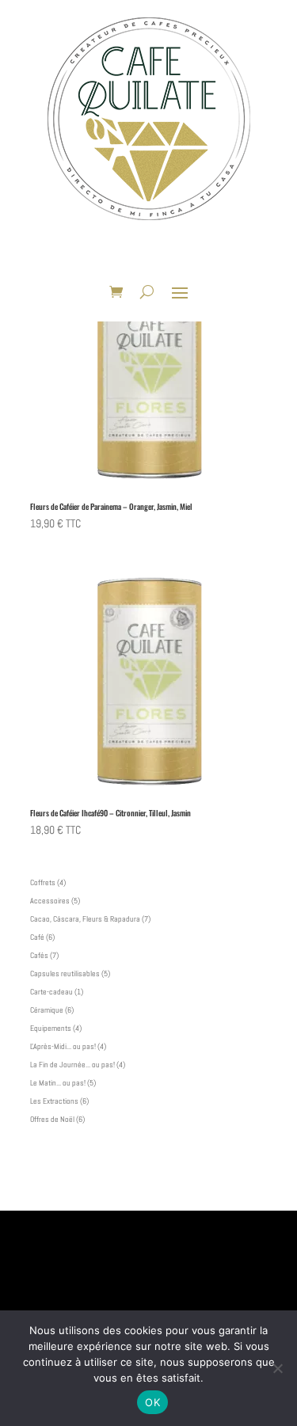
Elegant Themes (124, 1192)
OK (152, 1402)
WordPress (235, 1192)
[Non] (277, 1368)
